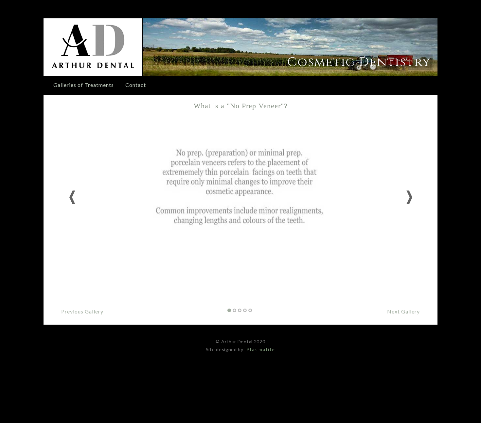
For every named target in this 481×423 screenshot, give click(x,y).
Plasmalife (260, 349)
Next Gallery (403, 311)
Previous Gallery (82, 311)
